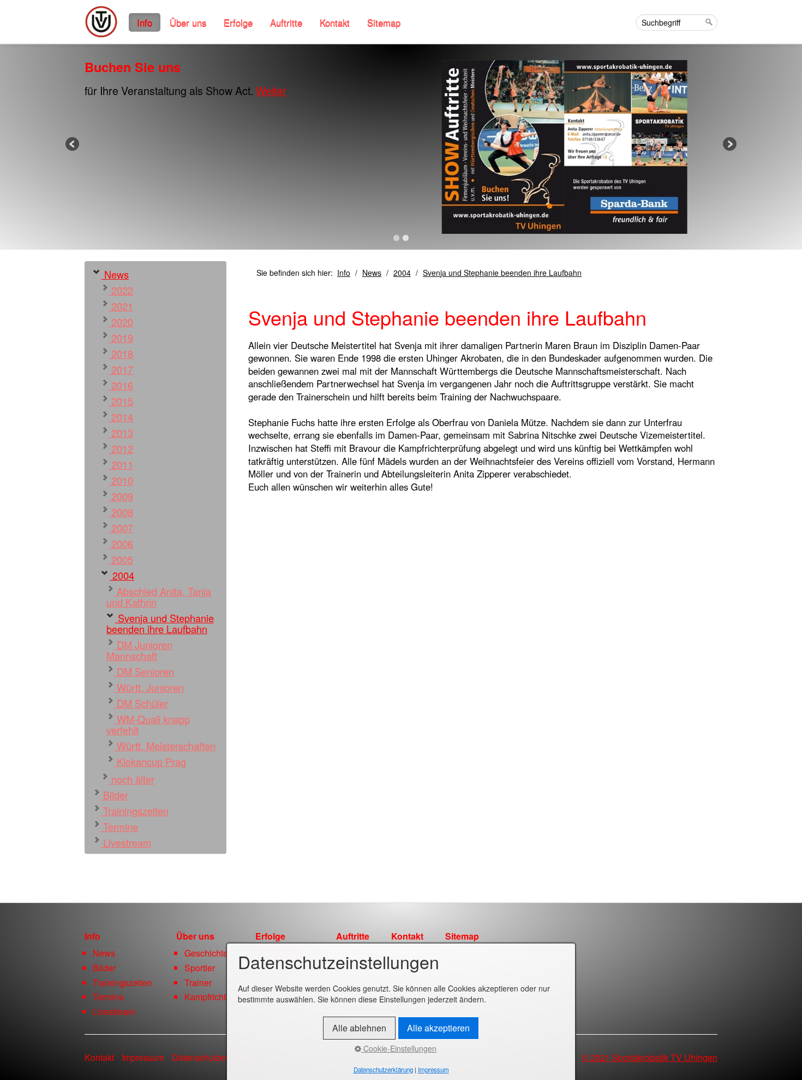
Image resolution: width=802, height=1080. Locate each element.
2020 (121, 322)
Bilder (114, 795)
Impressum (143, 1057)
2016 (121, 385)
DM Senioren (144, 671)
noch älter (131, 779)
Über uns (188, 22)
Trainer (198, 982)
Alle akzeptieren (438, 1028)
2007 (121, 528)
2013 (121, 433)
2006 (121, 543)
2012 (121, 448)
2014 (121, 417)
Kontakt (335, 22)
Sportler (199, 967)
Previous (73, 145)
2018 (121, 353)
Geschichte (206, 953)
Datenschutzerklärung (214, 1057)
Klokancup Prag (150, 761)
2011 (121, 464)
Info (144, 22)
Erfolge (238, 22)
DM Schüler (141, 703)
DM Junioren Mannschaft (139, 650)
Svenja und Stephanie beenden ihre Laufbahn (160, 623)
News (115, 274)
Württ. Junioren (149, 687)
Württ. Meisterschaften (165, 746)
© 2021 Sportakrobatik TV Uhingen (649, 1057)
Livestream (125, 842)
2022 (121, 290)
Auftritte (286, 22)
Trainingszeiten (134, 811)
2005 (121, 559)
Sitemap (383, 22)
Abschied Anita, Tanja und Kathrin (158, 596)
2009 (121, 496)
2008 (121, 512)
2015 (121, 401)
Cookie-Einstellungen (398, 1048)
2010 (121, 480)
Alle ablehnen (359, 1028)
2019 (121, 338)
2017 (121, 369)
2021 (121, 306)
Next (729, 145)
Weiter (271, 90)
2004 (122, 575)
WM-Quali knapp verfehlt (148, 724)
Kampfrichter (209, 996)
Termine (119, 826)
